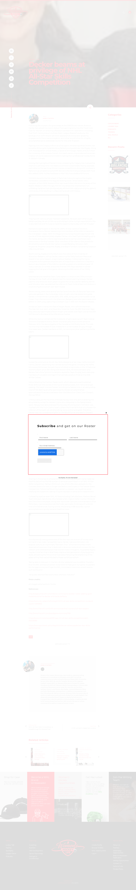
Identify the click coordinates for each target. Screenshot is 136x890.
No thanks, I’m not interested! (68, 478)
